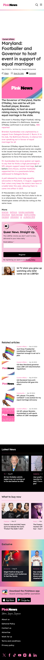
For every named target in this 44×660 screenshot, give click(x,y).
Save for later (19, 73)
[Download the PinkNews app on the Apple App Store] (8, 600)
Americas (5, 212)
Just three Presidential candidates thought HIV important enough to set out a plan (28, 352)
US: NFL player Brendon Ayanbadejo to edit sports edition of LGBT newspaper (27, 413)
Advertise (6, 632)
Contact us (6, 628)
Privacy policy (8, 645)
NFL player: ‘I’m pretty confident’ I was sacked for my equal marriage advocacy (29, 398)
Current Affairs (8, 39)
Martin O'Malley (29, 215)
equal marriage (17, 215)
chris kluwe (6, 215)
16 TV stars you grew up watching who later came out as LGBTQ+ (29, 271)
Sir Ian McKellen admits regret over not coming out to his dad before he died (14, 479)
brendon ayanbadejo (26, 212)
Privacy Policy (30, 260)
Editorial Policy (8, 624)
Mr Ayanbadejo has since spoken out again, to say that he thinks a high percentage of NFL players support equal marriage (21, 163)
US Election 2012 (29, 217)
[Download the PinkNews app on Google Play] (24, 600)
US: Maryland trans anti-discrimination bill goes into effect (27, 382)
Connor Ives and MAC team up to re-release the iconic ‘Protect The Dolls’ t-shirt (14, 526)
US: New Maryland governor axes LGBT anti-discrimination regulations (28, 367)
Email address (11, 242)
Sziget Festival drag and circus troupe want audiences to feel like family (15, 574)
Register (22, 255)
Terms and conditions (11, 641)
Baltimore (13, 212)
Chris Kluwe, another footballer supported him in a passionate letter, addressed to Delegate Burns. (19, 171)
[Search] (36, 5)
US (21, 217)
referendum (14, 217)
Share (6, 73)
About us (6, 619)
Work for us (7, 636)
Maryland (5, 217)
